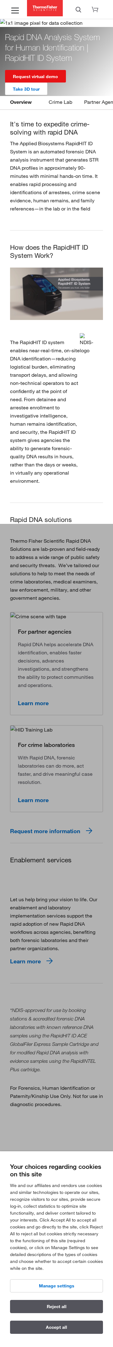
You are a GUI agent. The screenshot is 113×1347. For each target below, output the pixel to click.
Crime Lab (60, 102)
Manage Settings (56, 1286)
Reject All (57, 1306)
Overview (21, 102)
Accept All (56, 1327)
